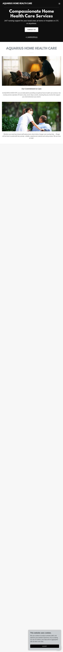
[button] (59, 3)
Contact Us (31, 29)
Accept (44, 646)
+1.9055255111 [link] (32, 37)
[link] (17, 3)
